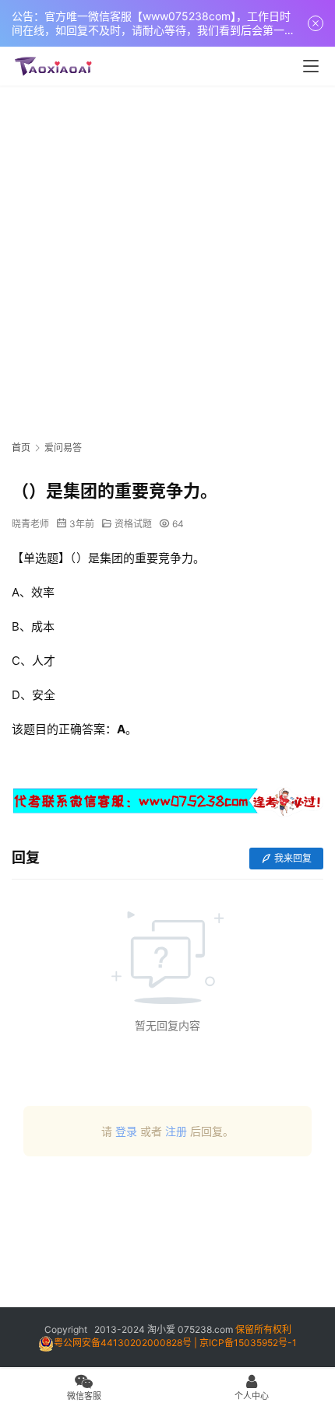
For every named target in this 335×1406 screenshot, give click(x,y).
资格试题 (133, 524)
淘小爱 (161, 1329)
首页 (21, 447)
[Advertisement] (167, 260)
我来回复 (293, 858)
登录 (126, 1131)
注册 (176, 1131)
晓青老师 (30, 524)
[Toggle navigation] (310, 66)
